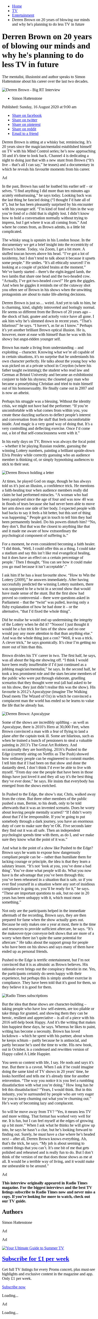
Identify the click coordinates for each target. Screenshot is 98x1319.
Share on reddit (24, 129)
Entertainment (23, 15)
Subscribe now (14, 1287)
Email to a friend (25, 133)
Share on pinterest (26, 124)
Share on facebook (27, 115)
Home (17, 6)
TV (15, 11)
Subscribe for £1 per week (35, 1258)
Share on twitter (24, 120)
